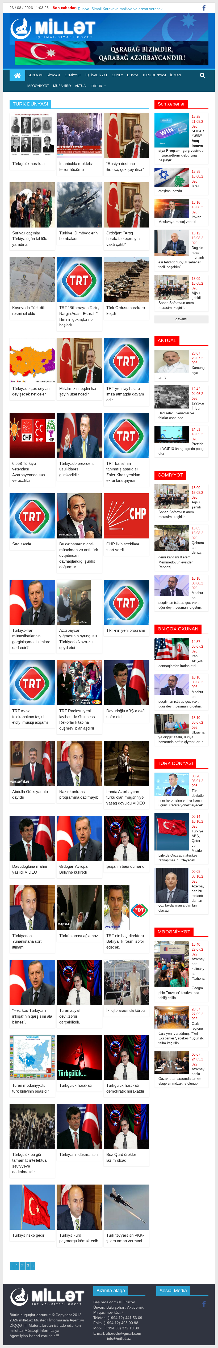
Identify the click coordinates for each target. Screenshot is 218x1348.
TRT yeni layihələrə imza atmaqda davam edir (125, 394)
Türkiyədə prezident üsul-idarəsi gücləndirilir (76, 469)
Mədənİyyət (38, 85)
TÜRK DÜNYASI (154, 75)
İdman (175, 75)
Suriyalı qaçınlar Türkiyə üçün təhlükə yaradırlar (30, 239)
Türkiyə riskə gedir (28, 1235)
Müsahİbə (62, 85)
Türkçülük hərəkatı (28, 163)
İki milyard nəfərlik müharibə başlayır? (110, 8)
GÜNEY (117, 75)
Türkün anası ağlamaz (78, 935)
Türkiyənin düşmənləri (78, 1154)
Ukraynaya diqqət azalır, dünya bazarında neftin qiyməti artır (181, 737)
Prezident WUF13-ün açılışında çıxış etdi (181, 449)
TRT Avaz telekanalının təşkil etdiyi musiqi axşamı (30, 716)
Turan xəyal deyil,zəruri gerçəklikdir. (69, 1016)
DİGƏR (96, 85)
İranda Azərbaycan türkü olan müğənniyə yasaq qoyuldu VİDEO (125, 797)
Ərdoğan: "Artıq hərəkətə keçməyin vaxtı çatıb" (123, 239)
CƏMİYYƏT (73, 75)
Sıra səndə (21, 544)
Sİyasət (53, 75)
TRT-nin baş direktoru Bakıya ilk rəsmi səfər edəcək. (125, 941)
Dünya (132, 75)
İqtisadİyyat (96, 75)
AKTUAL (81, 85)
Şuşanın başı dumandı (125, 866)
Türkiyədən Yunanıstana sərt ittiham (26, 941)
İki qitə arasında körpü (125, 1010)
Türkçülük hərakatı (75, 1085)
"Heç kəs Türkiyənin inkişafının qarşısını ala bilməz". (32, 1016)
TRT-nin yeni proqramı (125, 630)
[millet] (17, 75)
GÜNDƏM (35, 75)
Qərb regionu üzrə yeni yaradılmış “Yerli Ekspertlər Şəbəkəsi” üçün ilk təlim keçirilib (181, 1033)
